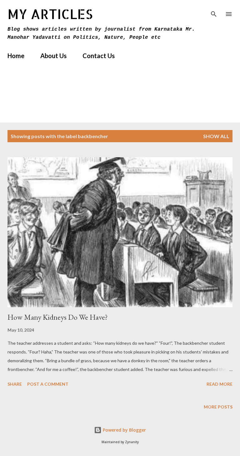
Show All (216, 136)
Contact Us (98, 55)
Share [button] (15, 384)
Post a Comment (47, 384)
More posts (218, 406)
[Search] (214, 11)
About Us (53, 55)
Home (16, 55)
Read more (219, 384)
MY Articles (50, 14)
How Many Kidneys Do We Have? (58, 317)
